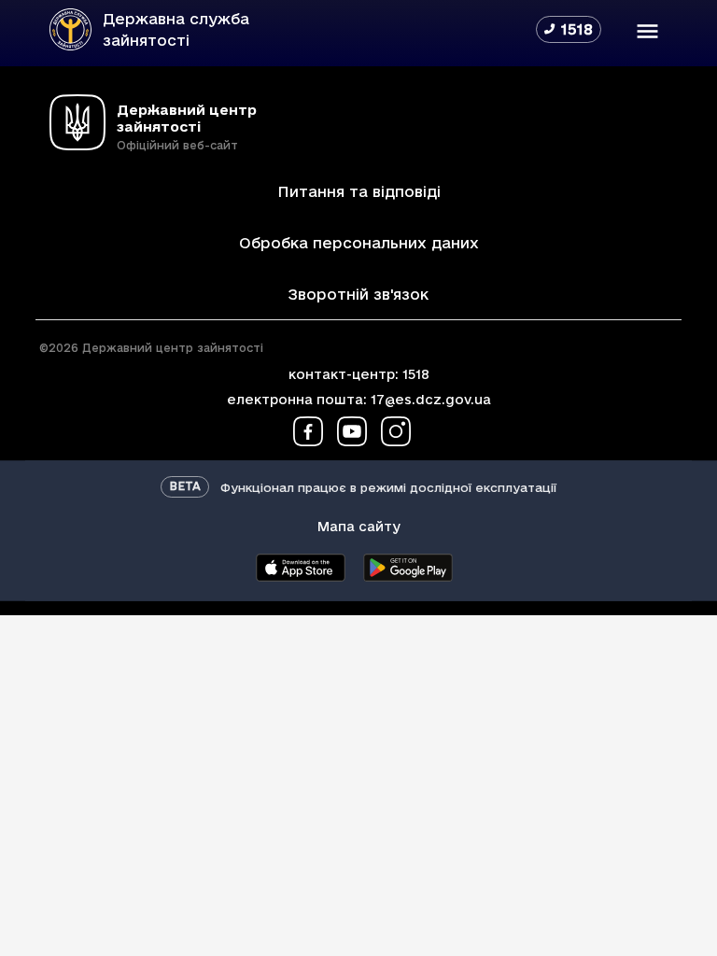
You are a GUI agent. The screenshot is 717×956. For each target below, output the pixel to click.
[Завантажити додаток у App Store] (300, 568)
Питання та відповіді (359, 191)
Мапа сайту (359, 526)
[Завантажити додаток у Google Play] (407, 568)
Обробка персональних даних (359, 242)
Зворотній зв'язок (358, 294)
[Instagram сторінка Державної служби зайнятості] (396, 431)
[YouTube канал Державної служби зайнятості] (352, 431)
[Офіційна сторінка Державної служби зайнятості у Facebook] (308, 431)
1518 (415, 374)
